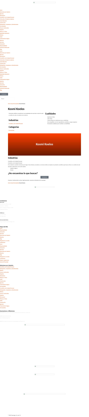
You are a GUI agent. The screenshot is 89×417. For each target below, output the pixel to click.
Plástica (1, 35)
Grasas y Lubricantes (4, 28)
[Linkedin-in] (5, 196)
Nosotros (2, 40)
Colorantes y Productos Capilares (7, 19)
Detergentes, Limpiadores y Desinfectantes (9, 24)
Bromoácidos (16, 103)
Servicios (2, 42)
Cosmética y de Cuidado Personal (7, 17)
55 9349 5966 (3, 214)
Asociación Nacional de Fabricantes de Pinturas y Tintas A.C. (15, 312)
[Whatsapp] (15, 196)
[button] (44, 96)
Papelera (2, 29)
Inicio (1, 10)
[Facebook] (1, 196)
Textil (1, 36)
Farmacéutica (3, 26)
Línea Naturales (3, 20)
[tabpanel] (44, 167)
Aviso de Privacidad (4, 262)
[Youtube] (12, 196)
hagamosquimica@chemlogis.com (7, 221)
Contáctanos (2, 242)
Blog (1, 49)
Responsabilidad (3, 45)
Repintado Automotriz (4, 33)
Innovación (2, 44)
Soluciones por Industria (5, 12)
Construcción (2, 22)
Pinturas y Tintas (3, 31)
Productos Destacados (4, 47)
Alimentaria (2, 15)
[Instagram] (8, 196)
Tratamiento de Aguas (4, 38)
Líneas (12, 103)
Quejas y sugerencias (4, 260)
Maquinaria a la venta (4, 240)
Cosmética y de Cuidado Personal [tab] (15, 161)
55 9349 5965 (3, 216)
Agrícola (2, 13)
